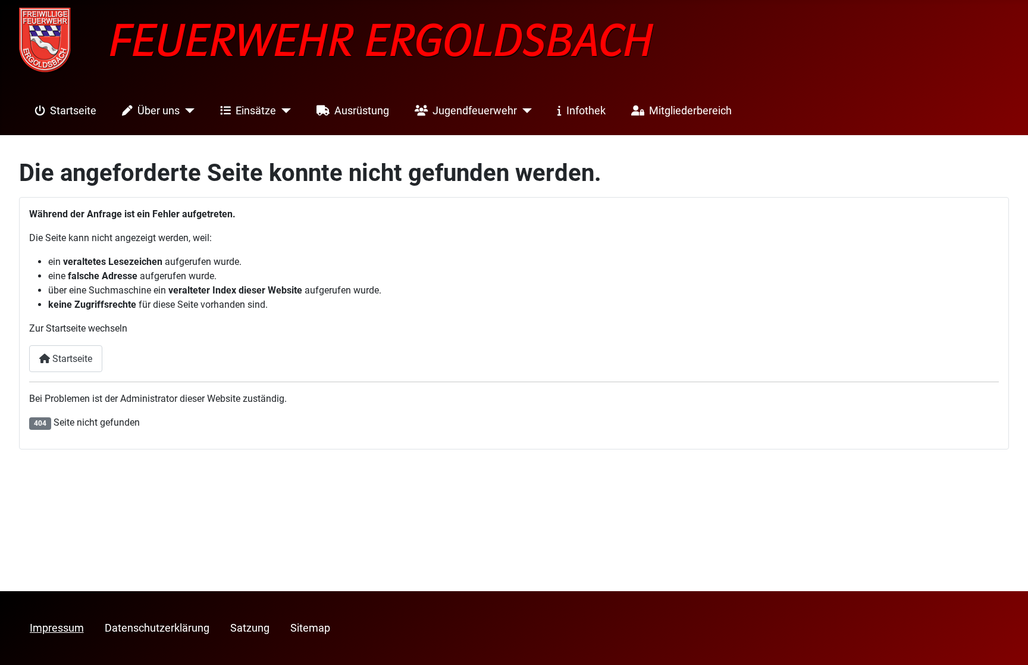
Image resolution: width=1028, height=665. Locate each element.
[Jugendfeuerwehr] (524, 111)
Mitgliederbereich (690, 111)
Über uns (158, 111)
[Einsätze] (283, 111)
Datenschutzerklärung (157, 628)
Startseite (73, 111)
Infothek (586, 111)
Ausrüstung (361, 111)
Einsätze (256, 111)
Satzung (249, 628)
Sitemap (310, 628)
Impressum (57, 628)
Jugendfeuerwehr (474, 111)
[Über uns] (187, 111)
